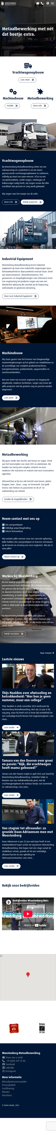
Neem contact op (12, 556)
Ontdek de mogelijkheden (16, 499)
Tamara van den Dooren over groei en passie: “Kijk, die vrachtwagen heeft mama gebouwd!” (27, 764)
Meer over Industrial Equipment (18, 296)
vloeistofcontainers (29, 274)
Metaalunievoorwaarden (14, 1081)
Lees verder (9, 727)
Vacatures (7, 1095)
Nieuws (6, 1092)
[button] (28, 974)
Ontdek (10, 105)
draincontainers (12, 274)
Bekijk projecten (30, 202)
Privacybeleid (8, 1085)
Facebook (10, 1064)
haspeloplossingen (24, 278)
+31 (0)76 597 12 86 (15, 1061)
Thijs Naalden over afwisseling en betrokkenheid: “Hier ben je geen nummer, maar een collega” (26, 696)
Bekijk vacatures (12, 633)
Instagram (11, 1071)
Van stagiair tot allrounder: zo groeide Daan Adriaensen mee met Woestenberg (27, 832)
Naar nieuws (46, 653)
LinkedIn (10, 1067)
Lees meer (25, 79)
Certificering (8, 1088)
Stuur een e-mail (14, 1057)
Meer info (37, 105)
